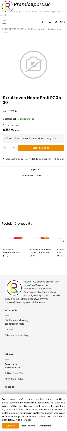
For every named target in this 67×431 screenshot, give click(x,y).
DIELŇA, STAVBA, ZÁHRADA (14, 29)
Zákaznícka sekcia (14, 323)
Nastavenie (28, 425)
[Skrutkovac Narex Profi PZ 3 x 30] (33, 65)
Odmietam (45, 425)
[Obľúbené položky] (50, 22)
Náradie (41, 29)
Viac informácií (23, 419)
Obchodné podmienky (16, 320)
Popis (34, 169)
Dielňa (31, 29)
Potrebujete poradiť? (33, 175)
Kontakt (9, 329)
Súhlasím (10, 425)
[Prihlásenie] (55, 22)
